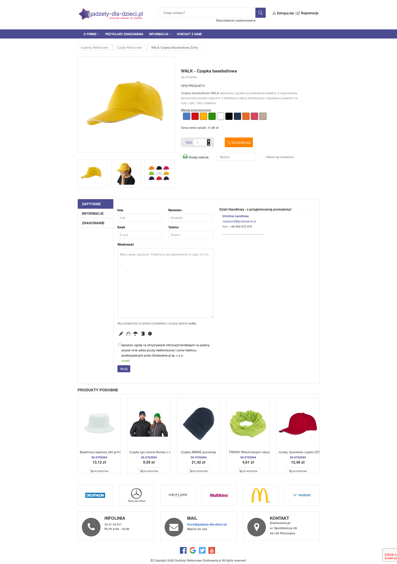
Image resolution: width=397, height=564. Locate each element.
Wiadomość (125, 244)
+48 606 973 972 (241, 226)
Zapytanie (91, 203)
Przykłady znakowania (124, 34)
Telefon (173, 227)
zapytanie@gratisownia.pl (239, 221)
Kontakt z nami (189, 34)
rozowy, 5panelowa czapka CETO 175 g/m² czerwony (313, 452)
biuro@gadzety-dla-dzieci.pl (207, 524)
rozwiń (126, 360)
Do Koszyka (101, 471)
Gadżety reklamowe (94, 47)
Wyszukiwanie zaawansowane (236, 20)
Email (121, 227)
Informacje (158, 34)
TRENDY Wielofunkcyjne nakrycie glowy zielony (260, 452)
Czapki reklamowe (129, 47)
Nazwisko (175, 210)
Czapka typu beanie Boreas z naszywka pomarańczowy (165, 452)
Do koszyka (241, 143)
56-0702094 (189, 77)
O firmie (90, 34)
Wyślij (124, 369)
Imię (120, 210)
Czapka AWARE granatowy (198, 452)
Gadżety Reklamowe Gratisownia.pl (198, 560)
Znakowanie (93, 223)
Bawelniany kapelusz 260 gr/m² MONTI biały (109, 452)
